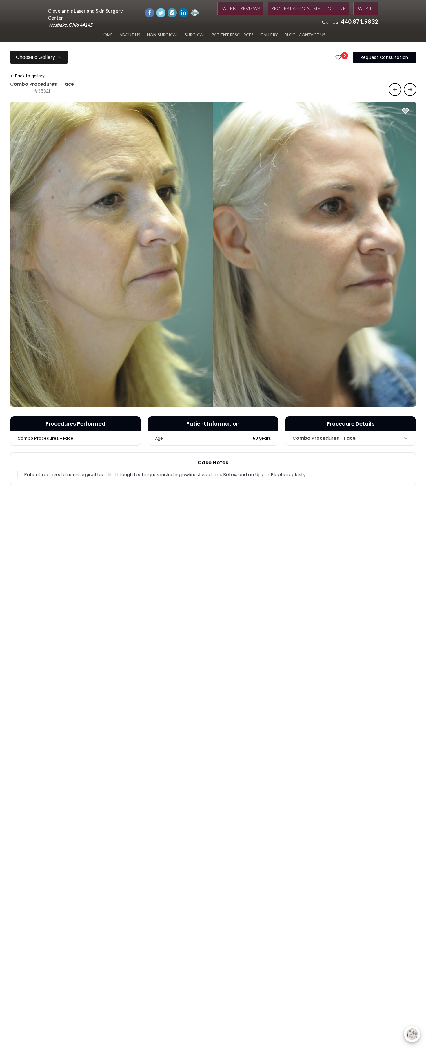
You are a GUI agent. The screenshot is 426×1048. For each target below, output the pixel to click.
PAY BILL (365, 8)
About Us (129, 34)
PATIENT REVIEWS (240, 8)
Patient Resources (233, 34)
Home (107, 34)
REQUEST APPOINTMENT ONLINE (308, 8)
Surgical (195, 34)
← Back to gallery (27, 76)
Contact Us (312, 34)
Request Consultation (384, 57)
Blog (290, 34)
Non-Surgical (162, 34)
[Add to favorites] (405, 111)
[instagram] (172, 12)
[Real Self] (195, 12)
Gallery (269, 34)
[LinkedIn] (183, 12)
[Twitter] (161, 12)
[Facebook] (149, 12)
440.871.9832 (359, 21)
